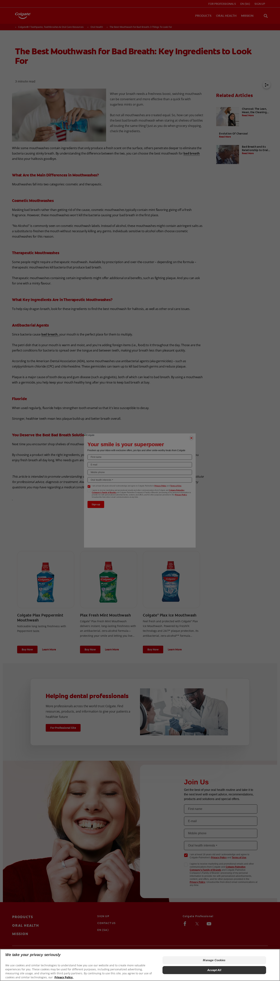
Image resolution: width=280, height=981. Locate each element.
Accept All (214, 970)
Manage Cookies (214, 960)
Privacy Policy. (63, 977)
